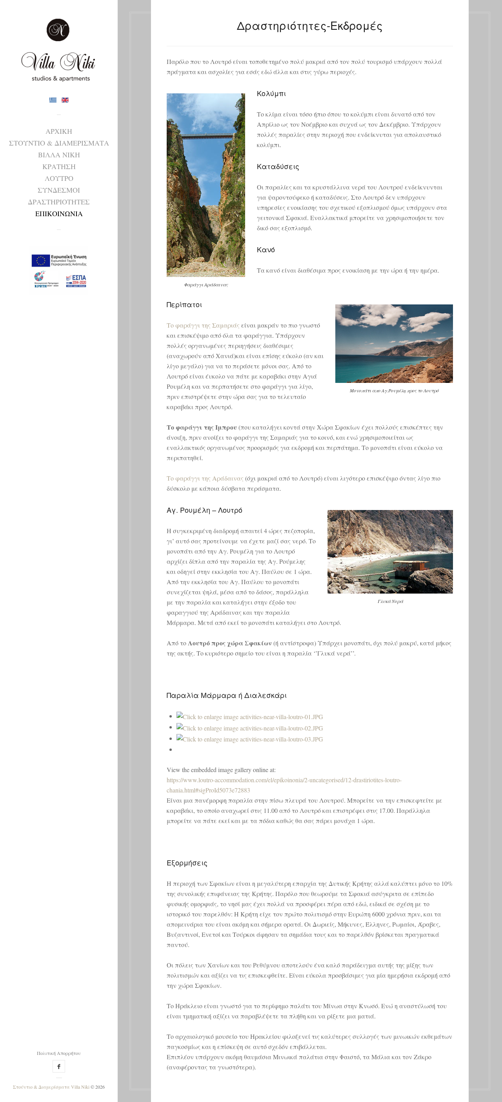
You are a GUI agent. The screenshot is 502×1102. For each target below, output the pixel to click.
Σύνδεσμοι (59, 190)
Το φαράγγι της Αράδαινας (205, 478)
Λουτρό (59, 178)
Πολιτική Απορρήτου (59, 1053)
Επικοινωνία (59, 213)
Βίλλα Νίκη (59, 154)
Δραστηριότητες (59, 201)
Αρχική (58, 131)
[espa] (58, 267)
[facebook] (59, 1066)
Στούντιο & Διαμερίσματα (59, 143)
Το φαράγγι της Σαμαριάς (203, 325)
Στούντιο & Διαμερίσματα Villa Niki (51, 1087)
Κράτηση (59, 166)
